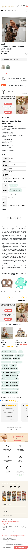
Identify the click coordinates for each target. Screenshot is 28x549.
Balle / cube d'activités (7, 355)
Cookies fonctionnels (7, 538)
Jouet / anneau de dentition (16, 15)
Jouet (5, 15)
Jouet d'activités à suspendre (9, 351)
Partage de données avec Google (10, 536)
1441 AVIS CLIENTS (22, 400)
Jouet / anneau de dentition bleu (10, 378)
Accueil (2, 15)
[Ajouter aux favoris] (26, 53)
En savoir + (24, 87)
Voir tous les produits (22, 300)
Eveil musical (16, 358)
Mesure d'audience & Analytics (9, 539)
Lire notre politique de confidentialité (9, 531)
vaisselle (4, 246)
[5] (9, 346)
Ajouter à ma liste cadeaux (14, 73)
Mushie (11, 158)
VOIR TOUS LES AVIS (14, 429)
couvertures (23, 254)
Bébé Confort (18, 291)
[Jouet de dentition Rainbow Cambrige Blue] (8, 67)
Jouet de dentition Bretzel (6, 293)
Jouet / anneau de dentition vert (10, 385)
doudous (15, 254)
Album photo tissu (17, 362)
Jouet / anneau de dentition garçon (10, 372)
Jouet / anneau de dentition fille (10, 368)
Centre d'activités (6, 362)
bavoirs (10, 246)
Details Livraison (23, 80)
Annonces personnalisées (8, 541)
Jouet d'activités (19, 355)
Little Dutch (3, 340)
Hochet (20, 351)
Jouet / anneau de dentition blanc (10, 382)
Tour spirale (3, 342)
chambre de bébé (21, 229)
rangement (10, 229)
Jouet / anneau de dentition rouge (10, 389)
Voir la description (5, 51)
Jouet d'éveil (9, 15)
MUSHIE (3, 44)
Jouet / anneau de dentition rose (10, 375)
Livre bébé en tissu (6, 358)
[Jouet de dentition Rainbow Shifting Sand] (3, 67)
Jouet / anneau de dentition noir (10, 392)
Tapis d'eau (5, 365)
